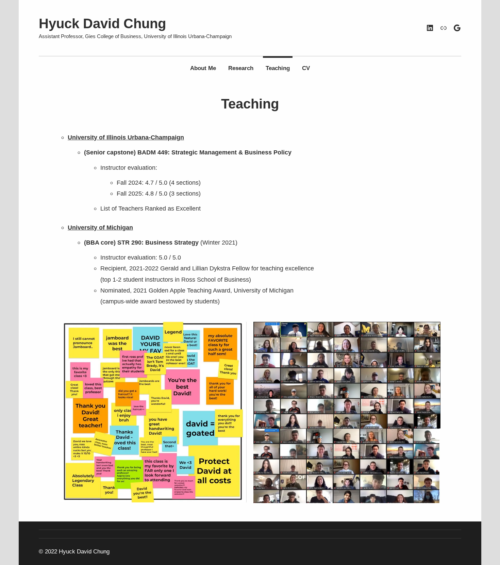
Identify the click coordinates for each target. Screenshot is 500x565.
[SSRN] (443, 28)
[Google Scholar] (457, 28)
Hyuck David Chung (102, 23)
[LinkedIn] (430, 28)
